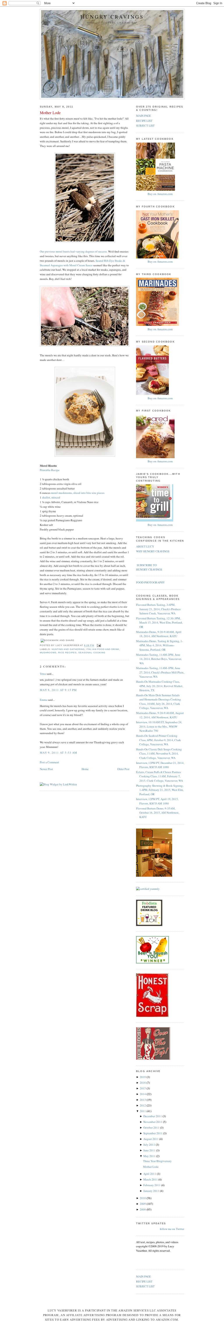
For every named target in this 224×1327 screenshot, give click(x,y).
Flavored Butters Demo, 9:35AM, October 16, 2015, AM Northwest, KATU (157, 812)
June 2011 (149, 1150)
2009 (143, 1204)
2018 (143, 1077)
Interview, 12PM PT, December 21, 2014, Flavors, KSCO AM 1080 (160, 765)
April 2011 (150, 1174)
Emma (43, 700)
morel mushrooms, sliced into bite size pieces (77, 493)
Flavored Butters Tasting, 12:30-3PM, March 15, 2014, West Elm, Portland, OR (159, 622)
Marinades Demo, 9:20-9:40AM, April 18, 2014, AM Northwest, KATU (158, 634)
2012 (143, 1105)
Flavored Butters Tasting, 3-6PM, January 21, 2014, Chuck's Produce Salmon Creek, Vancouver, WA (158, 609)
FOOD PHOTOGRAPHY (150, 582)
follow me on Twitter (172, 1229)
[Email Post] (98, 645)
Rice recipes (67, 652)
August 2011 (151, 1139)
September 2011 (153, 1133)
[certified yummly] (148, 889)
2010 (143, 1198)
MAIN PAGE (143, 116)
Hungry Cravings (112, 16)
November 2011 (153, 1122)
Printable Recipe (50, 470)
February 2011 (152, 1185)
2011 (143, 1111)
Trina (43, 674)
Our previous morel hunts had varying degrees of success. (73, 251)
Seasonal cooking (91, 652)
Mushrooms (48, 652)
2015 (143, 1088)
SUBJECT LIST (145, 125)
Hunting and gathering (68, 649)
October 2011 (151, 1127)
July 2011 (149, 1145)
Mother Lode (50, 112)
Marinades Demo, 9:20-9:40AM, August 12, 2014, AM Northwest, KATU (160, 715)
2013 (143, 1100)
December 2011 (153, 1116)
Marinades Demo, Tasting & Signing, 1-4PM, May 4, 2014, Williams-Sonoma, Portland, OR (159, 645)
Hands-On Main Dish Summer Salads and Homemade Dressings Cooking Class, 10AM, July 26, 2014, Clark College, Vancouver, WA (158, 701)
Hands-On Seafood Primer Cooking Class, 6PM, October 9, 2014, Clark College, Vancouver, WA (158, 740)
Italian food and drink (102, 649)
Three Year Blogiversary (157, 1161)
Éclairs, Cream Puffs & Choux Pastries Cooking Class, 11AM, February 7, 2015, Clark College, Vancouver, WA (159, 776)
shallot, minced (51, 497)
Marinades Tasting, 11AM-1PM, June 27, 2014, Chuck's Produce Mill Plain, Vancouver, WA (160, 672)
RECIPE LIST (144, 121)
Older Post (123, 769)
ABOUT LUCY (145, 546)
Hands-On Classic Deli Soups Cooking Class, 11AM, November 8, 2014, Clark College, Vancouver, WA (159, 753)
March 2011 (150, 1179)
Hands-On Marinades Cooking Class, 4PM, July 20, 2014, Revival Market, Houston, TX (159, 686)
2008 (143, 1209)
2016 (143, 1083)
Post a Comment (49, 762)
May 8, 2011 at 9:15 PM (58, 690)
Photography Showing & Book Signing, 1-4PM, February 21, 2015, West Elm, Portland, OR (160, 790)
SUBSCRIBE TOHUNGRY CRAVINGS (149, 567)
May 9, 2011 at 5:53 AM (58, 752)
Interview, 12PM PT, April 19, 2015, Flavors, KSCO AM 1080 (157, 801)
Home (85, 769)
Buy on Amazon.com (160, 194)
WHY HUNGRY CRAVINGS (152, 551)
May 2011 (149, 1156)
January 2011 (151, 1191)
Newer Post (46, 769)
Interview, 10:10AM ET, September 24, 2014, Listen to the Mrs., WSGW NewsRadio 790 (159, 726)
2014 (143, 1094)
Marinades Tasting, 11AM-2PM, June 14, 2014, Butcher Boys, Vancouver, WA (159, 659)
